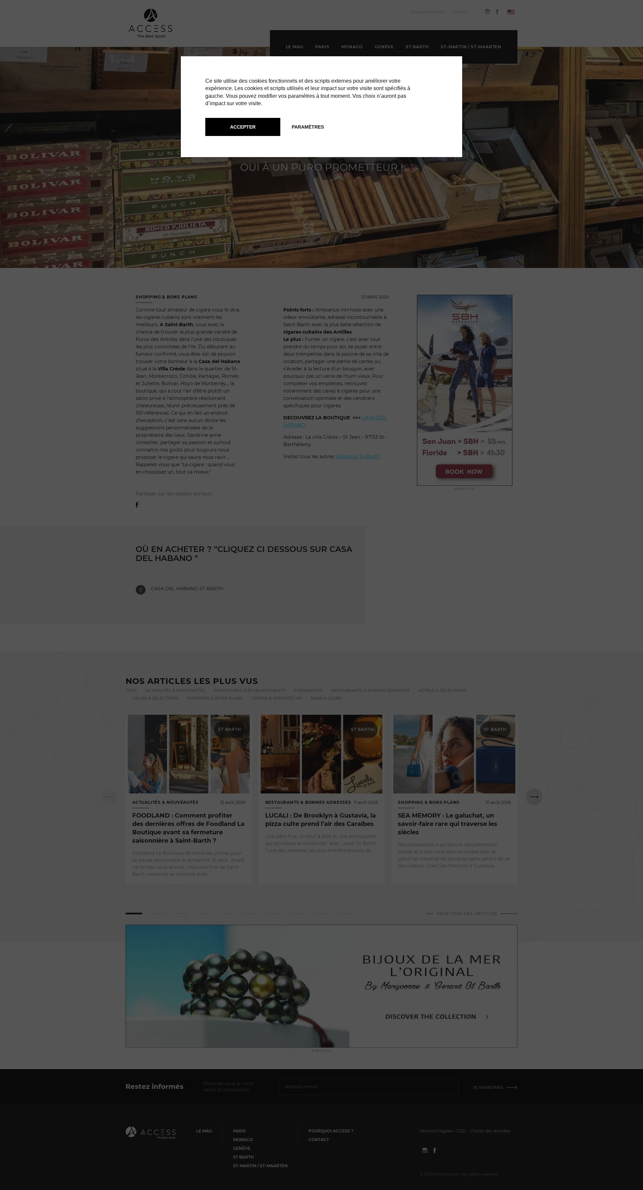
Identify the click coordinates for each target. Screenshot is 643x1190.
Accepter (243, 127)
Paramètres (308, 127)
